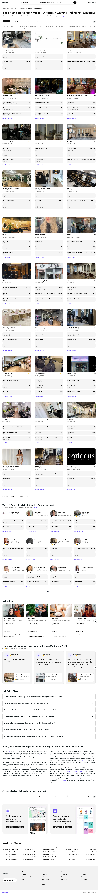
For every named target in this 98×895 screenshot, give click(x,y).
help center (63, 780)
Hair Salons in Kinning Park (8, 851)
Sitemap (24, 881)
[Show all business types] (94, 796)
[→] (95, 621)
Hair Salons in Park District (71, 849)
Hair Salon (10, 8)
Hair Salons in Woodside (48, 859)
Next (12, 496)
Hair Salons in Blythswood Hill (9, 854)
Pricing (43, 876)
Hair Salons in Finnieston (49, 854)
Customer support (26, 876)
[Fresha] (5, 2)
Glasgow (22, 8)
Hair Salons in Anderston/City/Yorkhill (52, 847)
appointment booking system (74, 771)
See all (49, 591)
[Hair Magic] (61, 621)
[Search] (74, 2)
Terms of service (65, 876)
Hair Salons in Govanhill (7, 856)
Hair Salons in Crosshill (28, 849)
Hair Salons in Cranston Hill (49, 856)
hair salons (42, 755)
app (83, 760)
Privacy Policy (64, 874)
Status (43, 884)
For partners (44, 874)
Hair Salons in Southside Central (10, 849)
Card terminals (45, 879)
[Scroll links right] (95, 853)
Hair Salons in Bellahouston (71, 851)
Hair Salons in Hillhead (70, 856)
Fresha (9, 751)
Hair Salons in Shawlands (49, 849)
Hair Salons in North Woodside (72, 854)
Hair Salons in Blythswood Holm (9, 859)
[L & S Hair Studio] (13, 621)
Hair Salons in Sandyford (71, 847)
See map (61, 15)
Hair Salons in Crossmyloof (29, 854)
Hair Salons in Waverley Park (29, 856)
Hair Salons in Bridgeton (71, 859)
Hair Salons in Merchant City (29, 851)
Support (43, 881)
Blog (23, 879)
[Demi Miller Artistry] (85, 621)
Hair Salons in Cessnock (28, 859)
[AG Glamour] (37, 621)
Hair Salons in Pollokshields (49, 851)
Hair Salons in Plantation (28, 847)
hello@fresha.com (86, 779)
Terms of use (64, 879)
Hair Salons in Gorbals (7, 847)
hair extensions (33, 766)
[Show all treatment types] (94, 21)
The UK (16, 8)
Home (4, 8)
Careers (24, 874)
